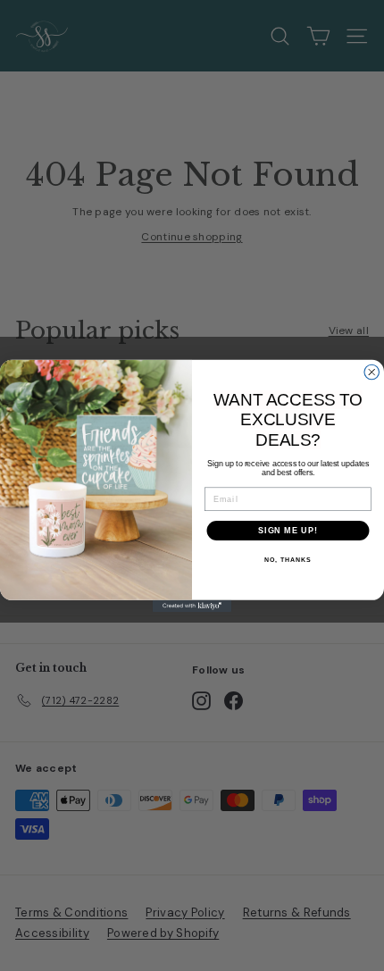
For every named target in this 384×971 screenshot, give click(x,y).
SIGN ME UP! (288, 530)
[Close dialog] (372, 372)
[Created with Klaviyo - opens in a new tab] (192, 605)
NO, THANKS (287, 560)
